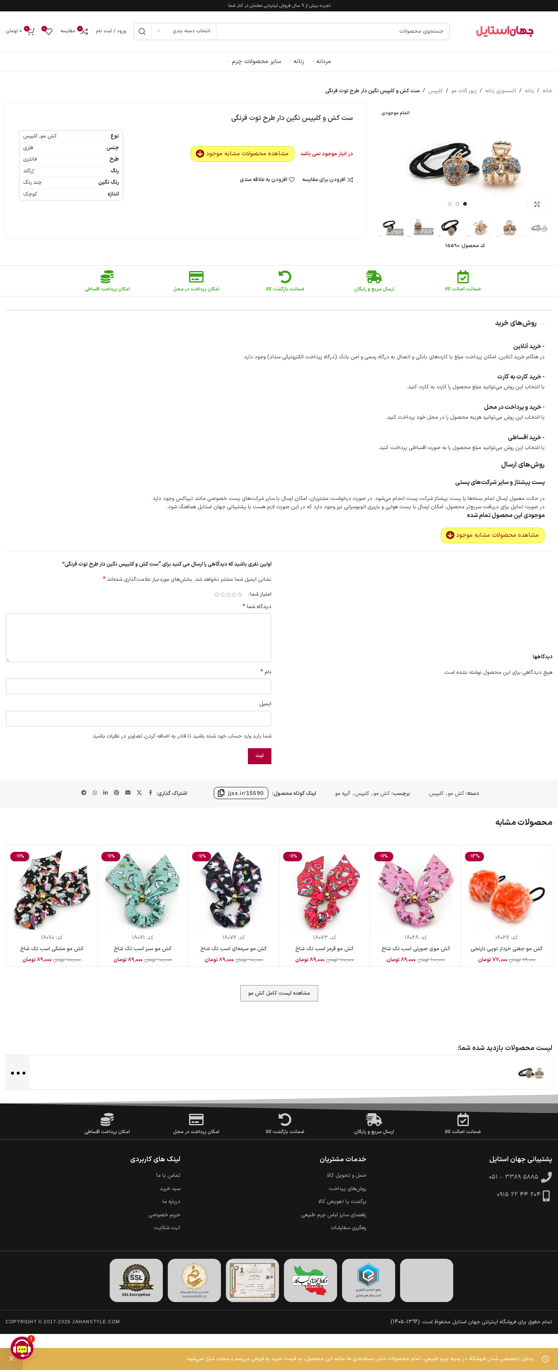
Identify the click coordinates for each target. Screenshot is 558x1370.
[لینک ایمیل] (128, 793)
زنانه (529, 91)
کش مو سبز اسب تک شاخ (143, 949)
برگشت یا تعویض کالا (342, 1202)
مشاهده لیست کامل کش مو (279, 993)
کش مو (456, 794)
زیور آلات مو (464, 91)
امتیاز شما (260, 594)
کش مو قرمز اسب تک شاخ (324, 949)
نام (265, 672)
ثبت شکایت (167, 1228)
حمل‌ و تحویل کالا (346, 1175)
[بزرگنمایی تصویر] (537, 204)
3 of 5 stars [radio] (228, 594)
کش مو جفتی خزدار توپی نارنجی (507, 949)
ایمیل (265, 704)
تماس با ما (168, 1175)
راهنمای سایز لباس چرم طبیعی (333, 1215)
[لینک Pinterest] (116, 793)
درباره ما (171, 1202)
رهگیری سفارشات (348, 1228)
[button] (22, 1348)
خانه (547, 91)
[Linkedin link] (105, 793)
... (17, 1071)
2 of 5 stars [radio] (234, 594)
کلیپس (435, 91)
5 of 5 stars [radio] (217, 594)
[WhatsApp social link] (94, 793)
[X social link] (139, 793)
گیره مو (342, 794)
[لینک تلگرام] (84, 793)
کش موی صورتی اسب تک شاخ (415, 949)
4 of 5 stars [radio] (222, 594)
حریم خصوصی (164, 1215)
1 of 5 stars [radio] (240, 594)
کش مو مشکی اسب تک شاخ (52, 949)
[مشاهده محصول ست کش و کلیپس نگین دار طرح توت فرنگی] (531, 1072)
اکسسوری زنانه (500, 91)
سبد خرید (170, 1189)
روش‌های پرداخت (347, 1189)
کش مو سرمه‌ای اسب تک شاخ (233, 949)
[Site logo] (504, 31)
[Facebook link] (150, 793)
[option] (465, 204)
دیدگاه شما (257, 607)
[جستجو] (142, 31)
